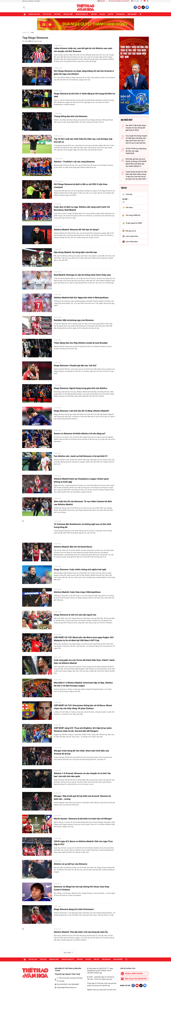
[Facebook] (141, 1)
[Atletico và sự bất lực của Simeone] (37, 869)
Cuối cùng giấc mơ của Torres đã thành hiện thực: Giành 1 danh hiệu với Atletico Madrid (84, 661)
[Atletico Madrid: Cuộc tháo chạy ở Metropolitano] (37, 597)
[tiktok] (143, 7)
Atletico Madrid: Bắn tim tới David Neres (73, 547)
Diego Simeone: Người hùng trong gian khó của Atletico (80, 388)
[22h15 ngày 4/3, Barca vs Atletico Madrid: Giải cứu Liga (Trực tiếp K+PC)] (37, 846)
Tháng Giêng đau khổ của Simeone (70, 116)
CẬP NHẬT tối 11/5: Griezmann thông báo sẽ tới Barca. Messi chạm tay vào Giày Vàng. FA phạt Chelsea (83, 707)
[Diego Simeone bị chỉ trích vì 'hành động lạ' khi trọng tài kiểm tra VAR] (37, 99)
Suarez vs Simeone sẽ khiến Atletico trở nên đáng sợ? (79, 433)
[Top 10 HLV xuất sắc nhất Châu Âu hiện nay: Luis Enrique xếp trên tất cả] (37, 144)
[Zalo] (147, 7)
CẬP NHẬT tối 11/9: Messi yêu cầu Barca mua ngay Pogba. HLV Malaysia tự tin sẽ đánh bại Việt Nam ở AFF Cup (84, 639)
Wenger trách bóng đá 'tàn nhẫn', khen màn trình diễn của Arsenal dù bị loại (81, 752)
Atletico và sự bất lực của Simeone (70, 864)
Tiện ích (124, 187)
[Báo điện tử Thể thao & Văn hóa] (85, 7)
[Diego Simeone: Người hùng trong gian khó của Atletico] (37, 393)
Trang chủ (25, 32)
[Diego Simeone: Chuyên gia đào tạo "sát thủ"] (37, 370)
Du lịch (102, 14)
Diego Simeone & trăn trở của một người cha (75, 615)
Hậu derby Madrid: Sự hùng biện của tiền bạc (75, 252)
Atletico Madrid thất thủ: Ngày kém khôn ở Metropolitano (81, 297)
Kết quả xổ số (131, 231)
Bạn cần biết (132, 14)
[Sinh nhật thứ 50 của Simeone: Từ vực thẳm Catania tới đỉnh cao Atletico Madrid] (37, 506)
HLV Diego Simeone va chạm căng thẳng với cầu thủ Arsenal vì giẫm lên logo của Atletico (84, 72)
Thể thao (57, 14)
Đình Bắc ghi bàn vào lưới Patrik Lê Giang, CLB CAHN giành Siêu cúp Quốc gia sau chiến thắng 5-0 (136, 162)
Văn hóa (94, 14)
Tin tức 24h (47, 14)
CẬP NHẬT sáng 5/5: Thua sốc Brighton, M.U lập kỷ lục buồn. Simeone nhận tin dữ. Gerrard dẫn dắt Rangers (83, 729)
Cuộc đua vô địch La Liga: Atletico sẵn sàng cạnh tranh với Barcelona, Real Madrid (82, 208)
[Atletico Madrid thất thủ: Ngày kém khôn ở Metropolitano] (37, 303)
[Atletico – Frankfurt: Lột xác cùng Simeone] (37, 167)
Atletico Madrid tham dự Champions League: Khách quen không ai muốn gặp (81, 480)
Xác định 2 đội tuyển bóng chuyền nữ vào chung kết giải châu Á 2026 (136, 127)
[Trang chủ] (24, 14)
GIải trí (110, 14)
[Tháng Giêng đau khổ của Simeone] (37, 121)
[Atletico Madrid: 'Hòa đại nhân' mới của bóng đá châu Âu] (37, 937)
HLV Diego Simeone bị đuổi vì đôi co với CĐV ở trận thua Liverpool (80, 185)
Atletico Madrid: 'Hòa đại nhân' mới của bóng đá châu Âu (81, 932)
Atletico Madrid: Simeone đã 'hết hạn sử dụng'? (76, 229)
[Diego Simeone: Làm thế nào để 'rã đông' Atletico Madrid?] (37, 416)
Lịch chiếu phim (132, 242)
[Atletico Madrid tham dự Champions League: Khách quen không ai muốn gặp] (37, 484)
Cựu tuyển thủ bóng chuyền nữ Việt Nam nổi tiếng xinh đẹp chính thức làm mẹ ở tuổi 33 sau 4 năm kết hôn (136, 139)
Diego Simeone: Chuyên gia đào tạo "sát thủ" (75, 365)
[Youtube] (144, 1)
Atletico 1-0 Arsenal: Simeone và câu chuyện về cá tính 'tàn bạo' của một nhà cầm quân (82, 774)
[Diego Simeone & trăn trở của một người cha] (37, 620)
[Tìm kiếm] (24, 7)
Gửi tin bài (136, 1)
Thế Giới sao (120, 14)
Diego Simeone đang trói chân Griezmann (74, 909)
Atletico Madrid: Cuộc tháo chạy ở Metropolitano (77, 592)
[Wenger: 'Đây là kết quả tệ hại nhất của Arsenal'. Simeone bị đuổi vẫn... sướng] (37, 801)
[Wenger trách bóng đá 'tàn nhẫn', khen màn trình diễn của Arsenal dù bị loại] (37, 756)
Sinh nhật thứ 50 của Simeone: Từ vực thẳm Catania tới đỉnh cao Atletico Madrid (83, 503)
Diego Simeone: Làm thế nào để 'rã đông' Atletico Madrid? (81, 411)
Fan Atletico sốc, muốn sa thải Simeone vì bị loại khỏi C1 (80, 456)
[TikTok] (148, 1)
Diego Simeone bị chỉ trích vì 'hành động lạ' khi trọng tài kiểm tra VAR (84, 95)
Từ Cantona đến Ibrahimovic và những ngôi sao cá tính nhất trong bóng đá (82, 525)
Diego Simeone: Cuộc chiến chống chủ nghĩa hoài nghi (80, 569)
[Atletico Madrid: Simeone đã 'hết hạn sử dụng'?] (37, 234)
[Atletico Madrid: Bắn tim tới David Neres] (37, 552)
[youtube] (139, 7)
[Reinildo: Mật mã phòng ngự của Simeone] (37, 325)
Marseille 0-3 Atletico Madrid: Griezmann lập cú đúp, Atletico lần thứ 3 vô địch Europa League (83, 684)
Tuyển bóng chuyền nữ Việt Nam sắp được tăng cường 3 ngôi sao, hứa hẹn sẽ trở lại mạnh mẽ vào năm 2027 (136, 175)
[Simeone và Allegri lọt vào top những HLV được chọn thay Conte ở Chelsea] (37, 892)
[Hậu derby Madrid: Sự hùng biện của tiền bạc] (37, 257)
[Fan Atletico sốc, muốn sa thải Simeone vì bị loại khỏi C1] (37, 461)
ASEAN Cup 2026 (34, 14)
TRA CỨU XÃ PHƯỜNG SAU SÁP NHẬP (118, 1)
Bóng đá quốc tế (82, 14)
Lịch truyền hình (132, 236)
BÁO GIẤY (102, 1)
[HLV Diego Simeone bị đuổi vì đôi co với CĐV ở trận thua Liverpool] (37, 189)
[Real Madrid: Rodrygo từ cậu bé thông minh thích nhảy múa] (37, 280)
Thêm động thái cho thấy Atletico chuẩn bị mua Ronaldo (81, 343)
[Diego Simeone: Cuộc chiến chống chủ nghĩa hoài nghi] (37, 574)
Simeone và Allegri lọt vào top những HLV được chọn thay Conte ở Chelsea (81, 888)
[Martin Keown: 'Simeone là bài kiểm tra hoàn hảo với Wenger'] (37, 824)
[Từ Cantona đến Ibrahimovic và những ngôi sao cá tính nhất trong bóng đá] (37, 529)
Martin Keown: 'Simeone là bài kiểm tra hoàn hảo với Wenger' (83, 818)
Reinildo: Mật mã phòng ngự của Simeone (74, 320)
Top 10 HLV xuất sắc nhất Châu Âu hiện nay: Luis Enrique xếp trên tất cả (83, 140)
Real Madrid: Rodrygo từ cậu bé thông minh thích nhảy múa (82, 275)
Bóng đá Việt (68, 14)
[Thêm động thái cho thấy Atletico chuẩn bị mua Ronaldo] (37, 348)
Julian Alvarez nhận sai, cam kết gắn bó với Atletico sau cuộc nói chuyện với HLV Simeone (83, 49)
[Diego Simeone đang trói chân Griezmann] (37, 914)
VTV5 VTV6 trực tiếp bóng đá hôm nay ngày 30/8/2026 (136, 151)
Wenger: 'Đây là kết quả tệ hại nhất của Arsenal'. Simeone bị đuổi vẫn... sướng (82, 797)
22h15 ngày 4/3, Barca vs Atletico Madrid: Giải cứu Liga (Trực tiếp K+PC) (83, 843)
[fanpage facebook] (135, 7)
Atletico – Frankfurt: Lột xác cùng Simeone (74, 161)
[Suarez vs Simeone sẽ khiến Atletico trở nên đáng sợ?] (37, 438)
